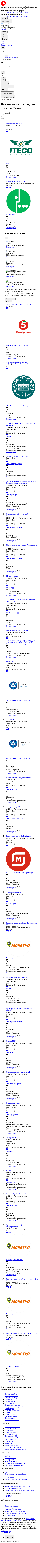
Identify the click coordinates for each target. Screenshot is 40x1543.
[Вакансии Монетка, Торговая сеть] (22, 944)
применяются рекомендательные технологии (18, 1519)
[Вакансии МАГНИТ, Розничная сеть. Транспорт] (22, 859)
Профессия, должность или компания (14, 66)
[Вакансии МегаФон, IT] (22, 201)
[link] (4, 36)
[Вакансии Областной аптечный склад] (22, 387)
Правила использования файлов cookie (14, 16)
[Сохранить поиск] (3, 72)
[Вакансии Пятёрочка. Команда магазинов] (22, 326)
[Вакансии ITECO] (22, 148)
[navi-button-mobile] (3, 47)
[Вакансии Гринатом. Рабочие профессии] (22, 685)
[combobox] (10, 68)
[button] (3, 41)
